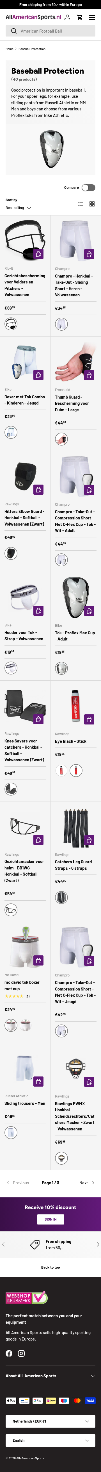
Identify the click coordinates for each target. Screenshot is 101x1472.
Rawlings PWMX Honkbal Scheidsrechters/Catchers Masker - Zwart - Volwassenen (75, 1116)
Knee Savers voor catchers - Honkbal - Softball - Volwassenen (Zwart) (24, 750)
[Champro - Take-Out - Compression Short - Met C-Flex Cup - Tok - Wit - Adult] (76, 476)
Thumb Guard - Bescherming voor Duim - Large (72, 403)
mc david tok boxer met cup (22, 985)
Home (9, 49)
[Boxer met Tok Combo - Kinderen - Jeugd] (25, 361)
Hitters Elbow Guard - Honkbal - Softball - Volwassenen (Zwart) (24, 517)
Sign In (51, 1219)
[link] (21, 1182)
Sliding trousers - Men (24, 1103)
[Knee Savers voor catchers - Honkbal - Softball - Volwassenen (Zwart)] (25, 705)
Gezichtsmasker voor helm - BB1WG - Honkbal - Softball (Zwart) (24, 871)
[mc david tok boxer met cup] (25, 947)
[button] (80, 17)
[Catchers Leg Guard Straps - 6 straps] (76, 827)
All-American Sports (30, 1458)
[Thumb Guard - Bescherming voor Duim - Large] (76, 362)
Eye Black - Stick (70, 741)
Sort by (11, 199)
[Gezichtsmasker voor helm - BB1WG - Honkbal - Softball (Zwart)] (25, 826)
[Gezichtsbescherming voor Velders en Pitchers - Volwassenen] (25, 240)
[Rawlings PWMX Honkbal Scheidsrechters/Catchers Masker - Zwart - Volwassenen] (76, 1068)
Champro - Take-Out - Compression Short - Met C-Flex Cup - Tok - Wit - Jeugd (75, 992)
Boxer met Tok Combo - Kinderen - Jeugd (24, 400)
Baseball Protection (32, 49)
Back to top (50, 1267)
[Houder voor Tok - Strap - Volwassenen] (25, 597)
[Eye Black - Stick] (76, 706)
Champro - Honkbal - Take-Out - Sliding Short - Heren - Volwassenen (74, 285)
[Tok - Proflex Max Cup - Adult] (76, 597)
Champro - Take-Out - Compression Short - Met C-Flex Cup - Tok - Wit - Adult (75, 521)
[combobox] (50, 31)
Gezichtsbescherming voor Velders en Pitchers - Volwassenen (24, 285)
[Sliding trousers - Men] (25, 1068)
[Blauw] (61, 770)
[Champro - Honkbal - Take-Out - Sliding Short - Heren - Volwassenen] (76, 241)
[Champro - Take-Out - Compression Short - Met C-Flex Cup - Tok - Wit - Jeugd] (76, 947)
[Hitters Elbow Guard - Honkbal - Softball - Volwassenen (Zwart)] (25, 476)
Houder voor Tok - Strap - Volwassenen (23, 635)
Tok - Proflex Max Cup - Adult (75, 636)
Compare (71, 187)
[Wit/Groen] (25, 1025)
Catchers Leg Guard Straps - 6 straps (73, 865)
